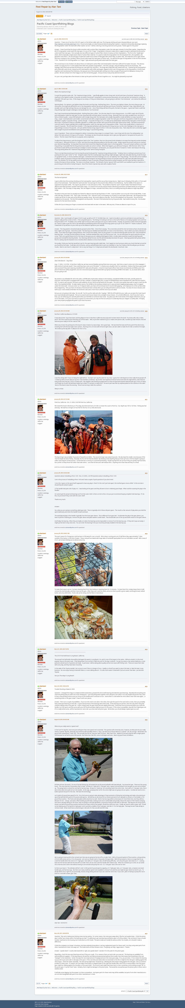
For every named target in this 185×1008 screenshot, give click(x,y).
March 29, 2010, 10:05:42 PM (61, 686)
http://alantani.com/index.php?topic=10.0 (67, 44)
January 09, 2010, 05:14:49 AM (61, 311)
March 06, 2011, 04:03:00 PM (61, 933)
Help (134, 1002)
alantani (42, 39)
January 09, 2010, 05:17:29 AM (61, 399)
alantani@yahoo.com (71, 83)
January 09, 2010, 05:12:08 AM (61, 257)
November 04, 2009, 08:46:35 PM (62, 215)
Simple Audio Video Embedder (42, 1004)
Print (146, 33)
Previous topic (135, 28)
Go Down (39, 33)
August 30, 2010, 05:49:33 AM (61, 719)
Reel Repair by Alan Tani (48, 6)
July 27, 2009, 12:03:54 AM (60, 88)
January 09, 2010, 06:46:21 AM (61, 533)
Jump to (123, 991)
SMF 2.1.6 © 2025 (39, 1002)
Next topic (144, 28)
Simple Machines (48, 1002)
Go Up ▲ (148, 1002)
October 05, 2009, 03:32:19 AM (62, 174)
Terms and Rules (140, 1002)
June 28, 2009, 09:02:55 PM (61, 39)
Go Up (38, 983)
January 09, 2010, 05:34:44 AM (61, 473)
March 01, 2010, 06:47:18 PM (61, 649)
